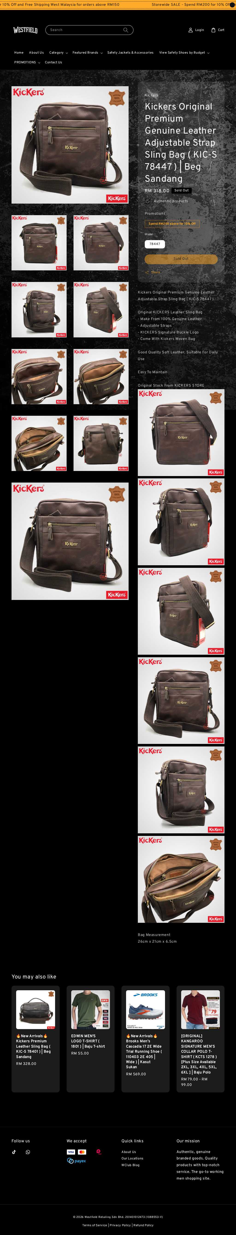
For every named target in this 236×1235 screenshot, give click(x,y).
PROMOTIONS (25, 62)
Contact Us (53, 62)
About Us (36, 53)
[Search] (125, 29)
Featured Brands (85, 53)
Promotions (155, 213)
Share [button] (155, 273)
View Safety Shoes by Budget (182, 53)
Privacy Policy (120, 1225)
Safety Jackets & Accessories (130, 53)
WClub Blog (130, 1165)
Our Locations (132, 1159)
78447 (155, 244)
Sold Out (181, 259)
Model (149, 234)
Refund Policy (143, 1225)
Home (19, 53)
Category (56, 53)
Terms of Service (94, 1225)
